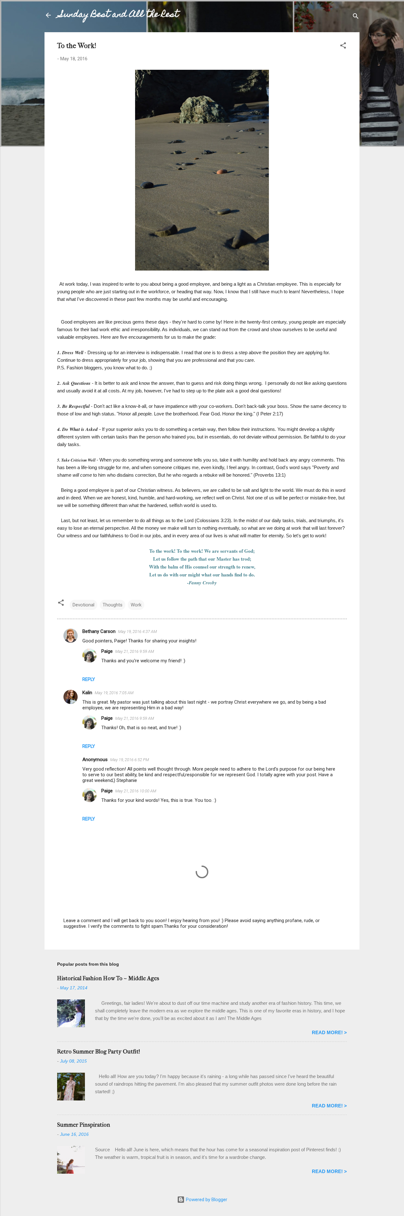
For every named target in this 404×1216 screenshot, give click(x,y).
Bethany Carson (99, 631)
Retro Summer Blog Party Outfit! (98, 1051)
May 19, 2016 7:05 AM (114, 692)
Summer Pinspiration (83, 1125)
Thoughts (112, 605)
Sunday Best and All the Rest (119, 15)
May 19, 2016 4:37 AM (137, 631)
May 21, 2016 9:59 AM (134, 651)
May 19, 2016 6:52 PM (129, 759)
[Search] (355, 17)
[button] (343, 46)
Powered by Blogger (206, 1199)
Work (136, 605)
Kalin (87, 692)
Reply (88, 679)
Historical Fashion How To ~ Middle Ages (108, 978)
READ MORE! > (329, 1032)
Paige (107, 651)
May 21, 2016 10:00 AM (135, 791)
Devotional (83, 605)
